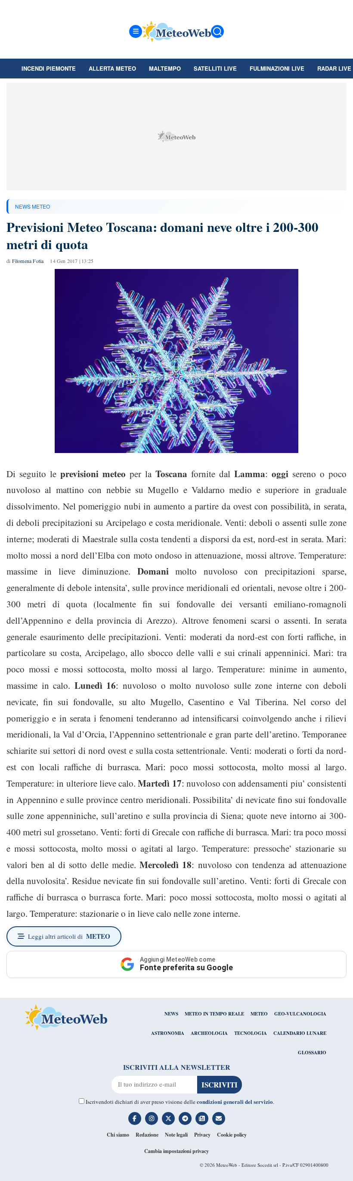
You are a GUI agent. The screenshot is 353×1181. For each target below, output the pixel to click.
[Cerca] (217, 31)
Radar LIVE (334, 68)
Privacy (202, 1134)
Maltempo (165, 68)
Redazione (147, 1134)
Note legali (176, 1134)
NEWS (171, 1013)
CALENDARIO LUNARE (299, 1033)
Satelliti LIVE (215, 68)
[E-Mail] (218, 1118)
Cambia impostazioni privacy (176, 1151)
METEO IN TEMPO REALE (214, 1013)
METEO (259, 1013)
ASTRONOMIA (167, 1033)
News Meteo (32, 206)
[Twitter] (168, 1118)
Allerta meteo (112, 68)
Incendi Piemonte (49, 68)
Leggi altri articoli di (69, 936)
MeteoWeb (226, 1165)
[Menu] (135, 31)
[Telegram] (185, 1118)
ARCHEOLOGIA (209, 1033)
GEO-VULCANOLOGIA (300, 1013)
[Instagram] (151, 1118)
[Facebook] (134, 1118)
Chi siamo (118, 1134)
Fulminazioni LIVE (277, 68)
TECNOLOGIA (250, 1033)
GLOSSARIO (312, 1052)
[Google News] (201, 1118)
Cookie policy (232, 1134)
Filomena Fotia (28, 260)
